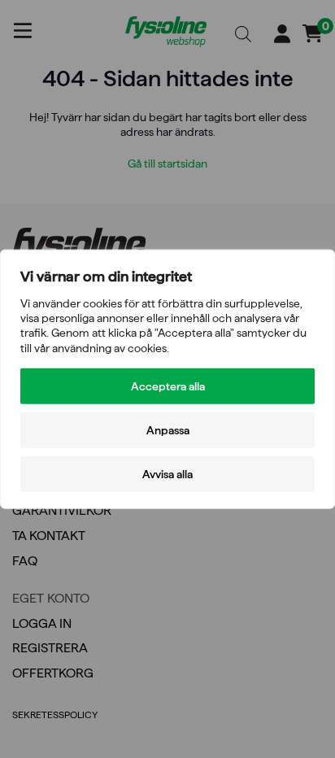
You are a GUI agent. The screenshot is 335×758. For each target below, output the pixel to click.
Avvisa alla (167, 473)
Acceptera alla (168, 385)
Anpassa (167, 429)
